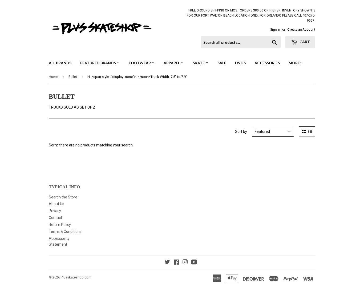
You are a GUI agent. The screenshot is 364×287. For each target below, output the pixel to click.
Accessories (267, 63)
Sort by (241, 131)
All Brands (60, 63)
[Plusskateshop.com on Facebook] (176, 263)
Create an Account (301, 29)
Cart (304, 41)
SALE (221, 63)
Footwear (140, 63)
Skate (199, 63)
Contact (55, 218)
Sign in (275, 29)
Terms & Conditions (65, 231)
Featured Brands (98, 63)
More (294, 63)
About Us (56, 204)
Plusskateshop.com (76, 277)
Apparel (172, 63)
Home (53, 77)
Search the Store (63, 197)
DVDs (240, 63)
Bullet (72, 77)
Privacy (55, 211)
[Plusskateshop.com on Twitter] (167, 263)
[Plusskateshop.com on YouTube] (194, 263)
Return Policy (60, 224)
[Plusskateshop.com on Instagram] (185, 263)
